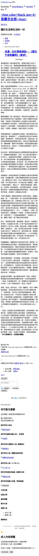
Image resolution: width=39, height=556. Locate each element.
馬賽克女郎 (5, 352)
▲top (2, 375)
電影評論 (16, 369)
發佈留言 (4, 390)
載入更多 (4, 378)
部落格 (7, 41)
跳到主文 (4, 24)
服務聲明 (21, 528)
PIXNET (9, 526)
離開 (11, 552)
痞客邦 (16, 363)
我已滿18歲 (5, 552)
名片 (6, 43)
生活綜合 (17, 34)
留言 (21, 363)
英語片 (15, 371)
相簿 (6, 38)
